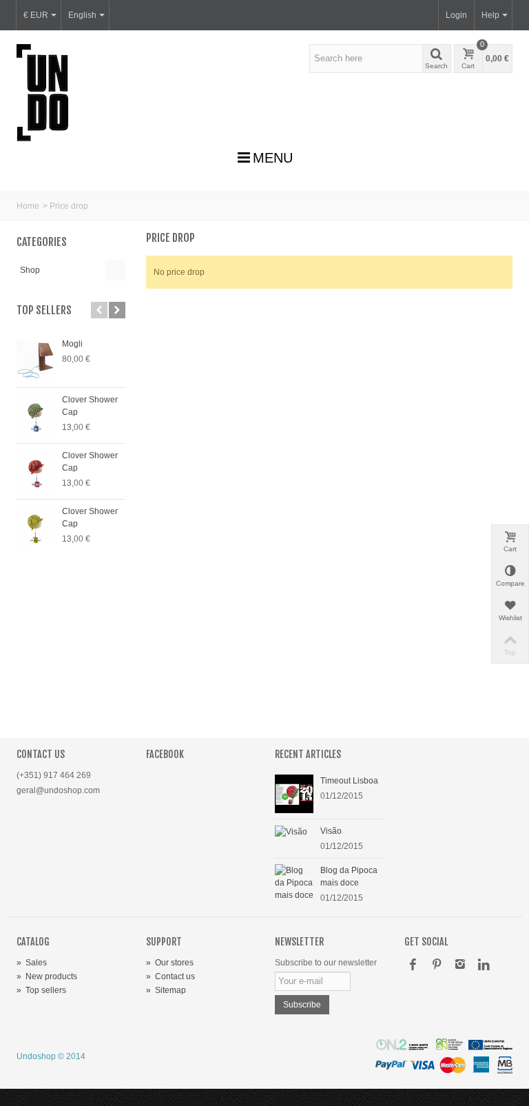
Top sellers (44, 310)
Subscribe (302, 1005)
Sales (32, 962)
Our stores (170, 962)
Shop (30, 270)
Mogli (72, 344)
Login (456, 15)
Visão (331, 831)
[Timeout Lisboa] (294, 793)
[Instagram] (460, 965)
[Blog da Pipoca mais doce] (294, 882)
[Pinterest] (437, 965)
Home (28, 206)
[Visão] (291, 831)
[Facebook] (413, 965)
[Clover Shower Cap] (36, 415)
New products (47, 976)
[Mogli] (36, 360)
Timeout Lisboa (349, 781)
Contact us (170, 976)
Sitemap (166, 990)
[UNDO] (42, 92)
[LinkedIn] (483, 965)
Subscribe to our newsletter (326, 962)
